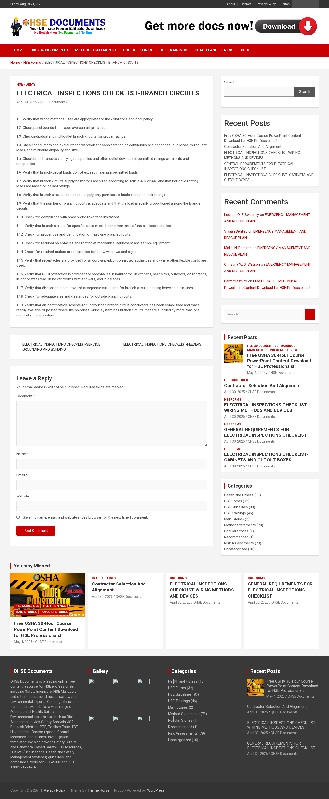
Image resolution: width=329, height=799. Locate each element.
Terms (285, 4)
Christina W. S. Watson (242, 264)
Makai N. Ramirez (237, 248)
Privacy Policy (266, 4)
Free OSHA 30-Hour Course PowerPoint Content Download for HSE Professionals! (279, 360)
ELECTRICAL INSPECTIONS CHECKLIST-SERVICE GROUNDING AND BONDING (61, 347)
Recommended (236, 537)
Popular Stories (283, 350)
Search (229, 82)
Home (19, 50)
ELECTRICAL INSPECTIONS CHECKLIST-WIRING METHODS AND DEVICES (266, 407)
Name (22, 454)
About (230, 4)
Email (21, 475)
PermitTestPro (235, 281)
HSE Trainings (173, 50)
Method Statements (95, 50)
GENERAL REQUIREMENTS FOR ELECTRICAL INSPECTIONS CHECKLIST (265, 432)
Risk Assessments (50, 50)
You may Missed (32, 566)
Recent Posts (242, 337)
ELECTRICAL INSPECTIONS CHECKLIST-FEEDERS (162, 344)
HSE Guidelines (137, 50)
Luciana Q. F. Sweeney (241, 215)
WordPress (156, 790)
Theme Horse (98, 790)
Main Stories (257, 350)
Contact (246, 4)
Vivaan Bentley (235, 231)
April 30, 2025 (26, 102)
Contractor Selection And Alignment (252, 147)
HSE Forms (25, 84)
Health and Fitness (214, 50)
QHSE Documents (53, 102)
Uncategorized (235, 549)
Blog (246, 50)
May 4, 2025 (256, 373)
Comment (25, 396)
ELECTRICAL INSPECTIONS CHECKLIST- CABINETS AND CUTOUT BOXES (266, 457)
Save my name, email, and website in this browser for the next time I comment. (85, 517)
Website (22, 496)
